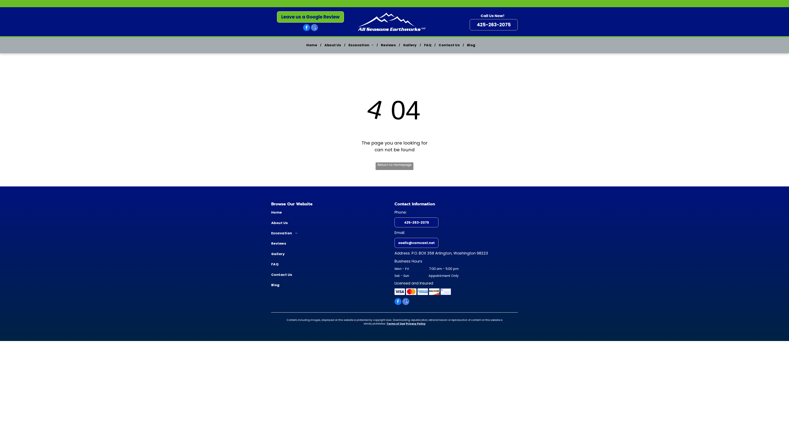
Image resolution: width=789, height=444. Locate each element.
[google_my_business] (314, 28)
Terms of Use (395, 323)
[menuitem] (312, 45)
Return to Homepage (394, 164)
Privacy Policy (416, 323)
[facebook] (306, 28)
